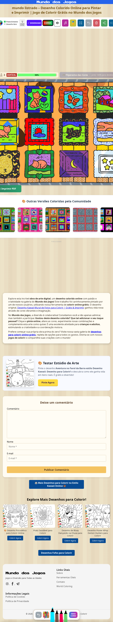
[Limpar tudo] (96, 23)
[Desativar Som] (57, 23)
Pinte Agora (47, 382)
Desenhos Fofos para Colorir (56, 552)
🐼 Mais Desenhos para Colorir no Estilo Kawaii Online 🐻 (56, 484)
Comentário (13, 408)
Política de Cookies (15, 596)
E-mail (10, 453)
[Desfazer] (88, 23)
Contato (61, 581)
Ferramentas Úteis (66, 577)
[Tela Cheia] (81, 23)
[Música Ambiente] (65, 23)
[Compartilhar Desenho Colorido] (104, 23)
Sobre (60, 573)
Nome (10, 441)
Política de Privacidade (17, 601)
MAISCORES (73, 614)
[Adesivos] (46, 615)
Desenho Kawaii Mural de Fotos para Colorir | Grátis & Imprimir (50, 307)
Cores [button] (47, 22)
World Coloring (64, 586)
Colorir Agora (15, 538)
